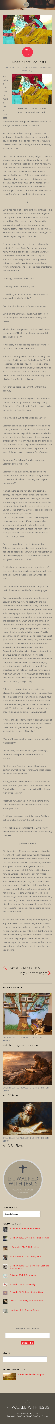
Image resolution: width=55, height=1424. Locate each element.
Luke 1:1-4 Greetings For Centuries (26, 1300)
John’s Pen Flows (13, 1145)
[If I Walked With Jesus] (26, 6)
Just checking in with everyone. (22, 1045)
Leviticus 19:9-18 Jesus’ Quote (24, 1310)
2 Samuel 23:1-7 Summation (23, 1275)
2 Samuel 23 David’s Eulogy (24, 968)
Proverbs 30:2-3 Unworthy (22, 1284)
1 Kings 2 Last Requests (27, 61)
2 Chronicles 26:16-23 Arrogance (25, 1256)
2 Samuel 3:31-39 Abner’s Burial (25, 1228)
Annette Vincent (11, 68)
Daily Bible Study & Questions (34, 67)
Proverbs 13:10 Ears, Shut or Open (26, 1292)
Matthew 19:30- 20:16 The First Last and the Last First (29, 1267)
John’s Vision (10, 1095)
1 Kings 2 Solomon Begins (32, 973)
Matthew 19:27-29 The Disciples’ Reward (29, 1237)
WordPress (21, 1416)
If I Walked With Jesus (26, 1413)
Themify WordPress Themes (37, 1416)
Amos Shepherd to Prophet (31, 1374)
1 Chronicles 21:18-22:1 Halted (24, 1247)
